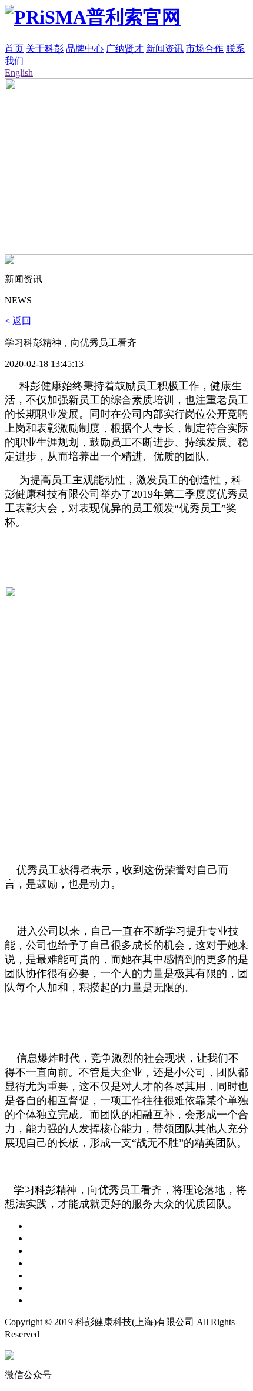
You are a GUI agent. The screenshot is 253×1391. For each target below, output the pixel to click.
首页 (14, 49)
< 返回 (18, 321)
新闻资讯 (165, 49)
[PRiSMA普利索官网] (93, 17)
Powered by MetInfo (80, 1334)
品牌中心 (85, 49)
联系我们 (47, 1300)
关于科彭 (45, 49)
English (19, 73)
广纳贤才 (125, 49)
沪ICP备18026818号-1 (165, 1334)
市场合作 (205, 49)
